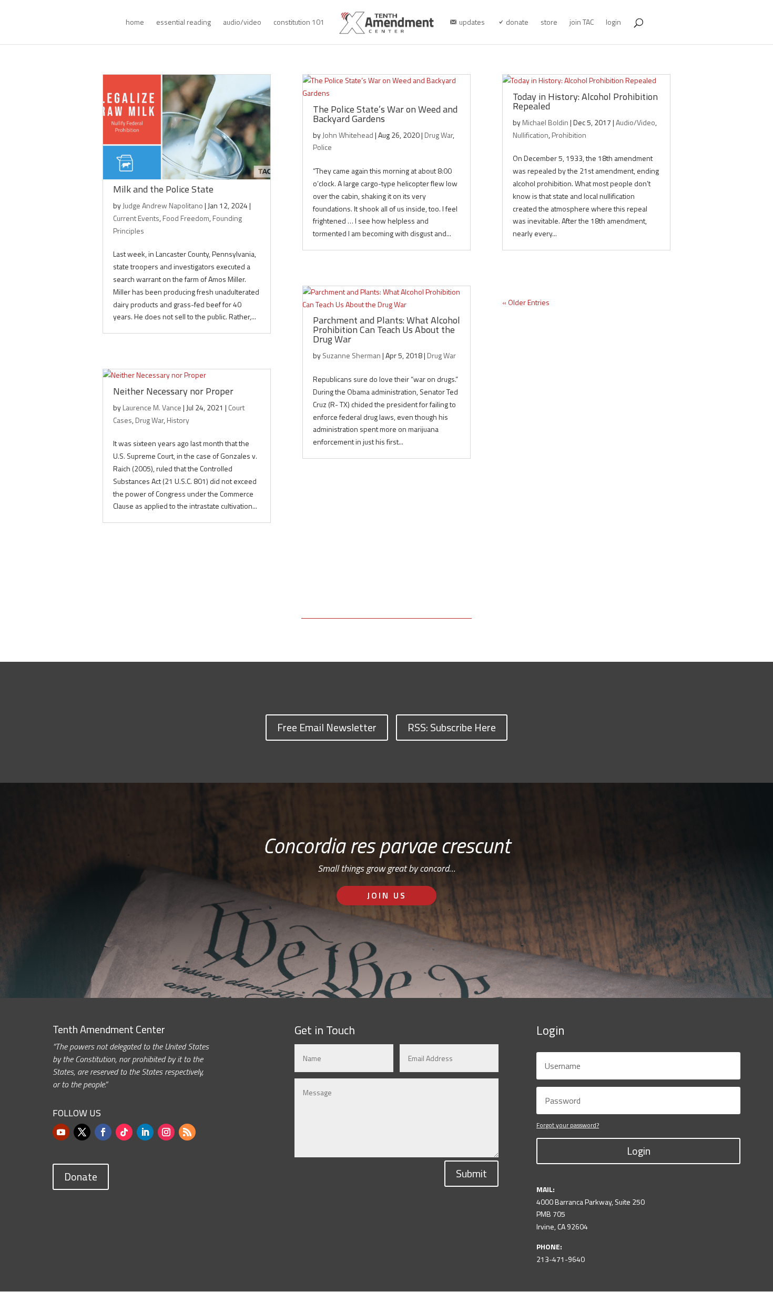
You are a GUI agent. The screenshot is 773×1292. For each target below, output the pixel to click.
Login (638, 1151)
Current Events (136, 218)
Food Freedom (185, 218)
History (178, 420)
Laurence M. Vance (152, 407)
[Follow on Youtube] (61, 1132)
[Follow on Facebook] (103, 1132)
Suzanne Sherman (351, 355)
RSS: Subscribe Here (452, 727)
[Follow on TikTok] (124, 1132)
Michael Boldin (545, 122)
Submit (471, 1173)
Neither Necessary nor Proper (173, 391)
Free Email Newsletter (327, 727)
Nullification (530, 134)
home (135, 22)
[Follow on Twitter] (82, 1132)
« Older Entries (526, 302)
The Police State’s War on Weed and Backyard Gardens (385, 114)
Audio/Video (635, 122)
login (613, 22)
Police (322, 147)
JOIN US (386, 895)
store (549, 22)
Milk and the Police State (163, 189)
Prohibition (569, 134)
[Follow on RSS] (187, 1132)
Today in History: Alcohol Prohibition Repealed (585, 101)
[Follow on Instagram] (166, 1132)
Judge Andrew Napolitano (163, 205)
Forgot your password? (567, 1125)
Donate (80, 1176)
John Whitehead (347, 134)
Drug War (149, 420)
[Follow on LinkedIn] (145, 1132)
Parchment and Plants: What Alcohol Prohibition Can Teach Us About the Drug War (386, 329)
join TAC (581, 22)
